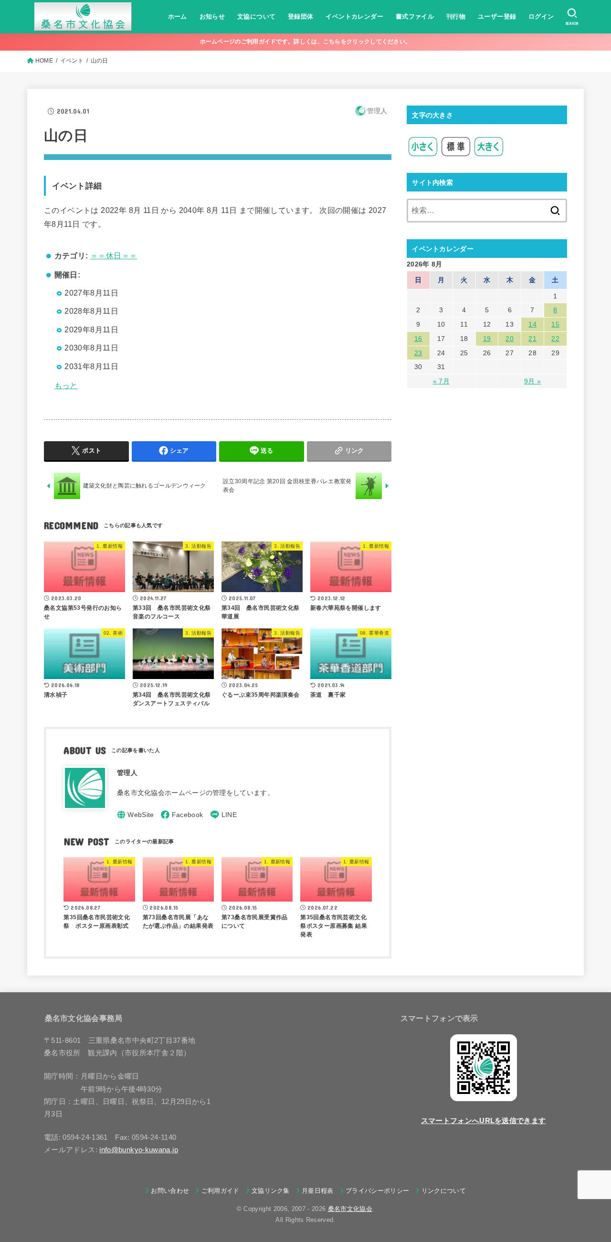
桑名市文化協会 (350, 1208)
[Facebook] (182, 814)
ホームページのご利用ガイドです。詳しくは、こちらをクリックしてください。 (305, 41)
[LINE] (223, 814)
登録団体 (301, 16)
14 (532, 324)
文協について (256, 16)
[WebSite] (135, 814)
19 (487, 338)
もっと (66, 386)
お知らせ (212, 16)
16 (418, 338)
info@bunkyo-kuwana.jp (138, 1150)
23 (418, 353)
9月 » (532, 381)
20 (510, 338)
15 (555, 324)
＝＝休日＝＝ (113, 256)
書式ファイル (415, 16)
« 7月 (441, 381)
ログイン (541, 16)
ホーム (177, 16)
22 (555, 338)
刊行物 (455, 16)
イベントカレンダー (354, 16)
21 (532, 338)
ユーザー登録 (497, 16)
